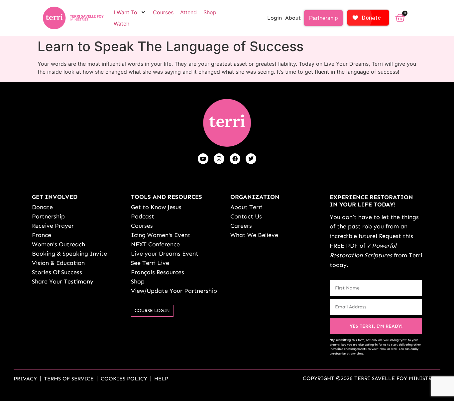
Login (274, 18)
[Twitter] (251, 158)
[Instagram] (219, 158)
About (293, 18)
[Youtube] (203, 158)
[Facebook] (235, 158)
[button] (130, 12)
